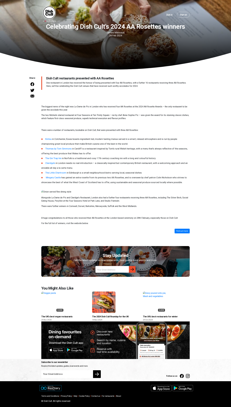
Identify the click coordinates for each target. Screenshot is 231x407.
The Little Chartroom (55, 172)
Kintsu (48, 139)
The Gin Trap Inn (53, 158)
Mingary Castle (53, 177)
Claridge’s (50, 163)
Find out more (182, 231)
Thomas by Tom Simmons (58, 148)
